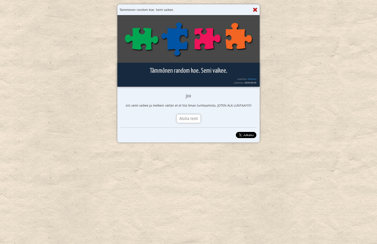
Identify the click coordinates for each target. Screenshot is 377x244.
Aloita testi (188, 118)
